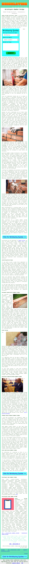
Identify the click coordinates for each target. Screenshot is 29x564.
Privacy (26, 553)
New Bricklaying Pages (14, 549)
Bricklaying (4, 240)
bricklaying (4, 494)
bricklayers (22, 171)
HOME (13, 7)
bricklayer (8, 16)
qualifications (5, 161)
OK (22, 563)
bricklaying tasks (10, 526)
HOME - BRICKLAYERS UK (14, 544)
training (16, 154)
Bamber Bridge (22, 240)
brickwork (25, 87)
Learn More (16, 563)
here (17, 494)
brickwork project (10, 98)
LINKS (15, 7)
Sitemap (3, 549)
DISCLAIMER (25, 7)
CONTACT (21, 7)
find (7, 479)
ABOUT (18, 7)
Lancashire (4, 527)
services (14, 531)
